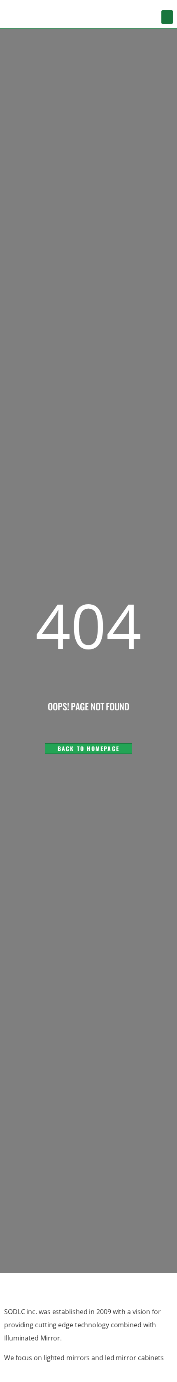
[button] (167, 17)
